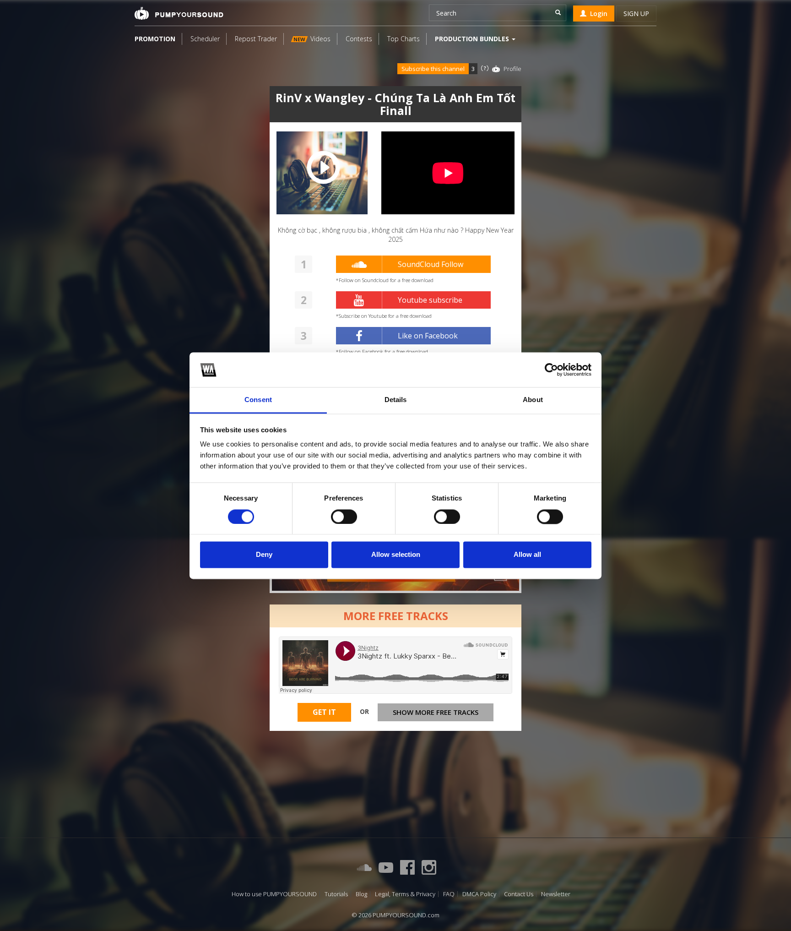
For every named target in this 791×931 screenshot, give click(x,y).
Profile (512, 69)
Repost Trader (256, 38)
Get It (324, 712)
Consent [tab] (258, 400)
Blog (361, 894)
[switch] (344, 516)
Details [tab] (396, 400)
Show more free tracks (435, 712)
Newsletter (555, 894)
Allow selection (395, 555)
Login (596, 13)
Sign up (636, 13)
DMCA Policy (479, 894)
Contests (359, 38)
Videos (311, 38)
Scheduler (205, 38)
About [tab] (533, 400)
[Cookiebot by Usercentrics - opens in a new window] (551, 369)
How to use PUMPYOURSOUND (274, 894)
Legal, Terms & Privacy (405, 894)
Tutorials (336, 894)
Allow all (527, 555)
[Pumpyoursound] (179, 13)
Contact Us (518, 894)
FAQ (449, 894)
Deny (264, 555)
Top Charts (403, 38)
